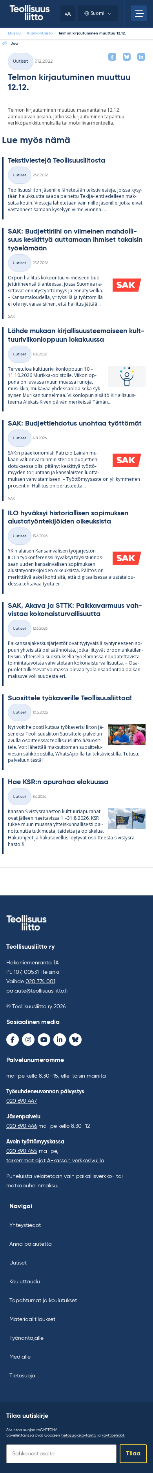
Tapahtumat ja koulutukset (43, 1300)
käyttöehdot (113, 1435)
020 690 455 (21, 1151)
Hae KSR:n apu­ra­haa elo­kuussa (58, 782)
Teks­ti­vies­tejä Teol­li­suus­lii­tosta (56, 160)
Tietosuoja (22, 1376)
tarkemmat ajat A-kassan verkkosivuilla (55, 1160)
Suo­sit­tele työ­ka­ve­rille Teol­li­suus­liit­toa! (70, 698)
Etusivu (14, 33)
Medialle (20, 1357)
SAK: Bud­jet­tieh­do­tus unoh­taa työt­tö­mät (75, 423)
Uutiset (20, 61)
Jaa (14, 43)
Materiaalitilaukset (32, 1319)
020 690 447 (21, 1101)
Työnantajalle (26, 1338)
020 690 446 (21, 1126)
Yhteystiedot (25, 1225)
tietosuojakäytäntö (78, 1435)
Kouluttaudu (24, 1282)
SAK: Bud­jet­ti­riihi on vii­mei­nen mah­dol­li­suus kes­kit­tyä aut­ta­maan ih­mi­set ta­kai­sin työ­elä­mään (75, 240)
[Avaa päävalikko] (139, 13)
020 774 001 (40, 981)
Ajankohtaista (40, 33)
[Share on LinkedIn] (141, 57)
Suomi (97, 13)
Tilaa (133, 1454)
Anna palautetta (30, 1244)
